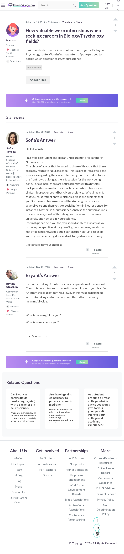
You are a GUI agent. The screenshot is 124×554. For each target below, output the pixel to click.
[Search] (74, 5)
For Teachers (47, 469)
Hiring (18, 475)
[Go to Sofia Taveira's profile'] (13, 139)
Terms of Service (105, 494)
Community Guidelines (105, 480)
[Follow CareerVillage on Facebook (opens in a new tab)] (96, 520)
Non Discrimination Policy (105, 509)
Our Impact (18, 464)
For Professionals (47, 464)
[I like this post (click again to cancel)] (115, 20)
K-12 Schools (76, 458)
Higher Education (76, 469)
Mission (18, 458)
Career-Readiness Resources (105, 460)
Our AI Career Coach (18, 500)
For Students (47, 458)
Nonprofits (77, 464)
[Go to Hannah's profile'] (13, 31)
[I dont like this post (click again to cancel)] (115, 31)
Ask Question (89, 5)
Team (18, 469)
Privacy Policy (105, 499)
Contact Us (18, 492)
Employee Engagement (76, 477)
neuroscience (34, 67)
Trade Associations (77, 499)
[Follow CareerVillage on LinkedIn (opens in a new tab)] (96, 527)
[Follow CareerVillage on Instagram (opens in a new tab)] (96, 534)
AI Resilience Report (105, 470)
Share (79, 22)
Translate (67, 22)
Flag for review (94, 251)
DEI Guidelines (105, 488)
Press (18, 486)
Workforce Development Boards (76, 489)
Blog (18, 481)
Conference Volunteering (76, 517)
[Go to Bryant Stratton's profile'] (13, 274)
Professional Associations (77, 507)
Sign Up (107, 5)
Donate (47, 475)
